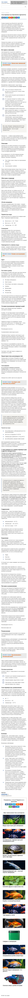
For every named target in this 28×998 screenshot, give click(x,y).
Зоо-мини (4, 2)
